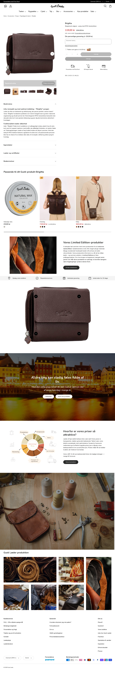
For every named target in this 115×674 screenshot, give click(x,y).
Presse (100, 651)
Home (5, 16)
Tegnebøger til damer (25, 16)
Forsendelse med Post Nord (12, 1)
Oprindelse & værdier (104, 640)
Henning (42, 222)
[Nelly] (93, 198)
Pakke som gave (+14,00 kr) (76, 50)
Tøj (51, 11)
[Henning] (57, 198)
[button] (6, 6)
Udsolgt (96, 54)
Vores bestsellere (71, 462)
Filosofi (100, 622)
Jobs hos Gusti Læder (104, 633)
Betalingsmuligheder (10, 626)
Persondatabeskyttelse (57, 637)
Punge (17, 16)
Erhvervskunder (103, 648)
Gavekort (101, 626)
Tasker (21, 11)
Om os (52, 629)
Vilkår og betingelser (56, 633)
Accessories (68, 11)
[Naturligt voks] (21, 198)
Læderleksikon (8, 644)
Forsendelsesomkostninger (82, 33)
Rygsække (32, 11)
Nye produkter (82, 11)
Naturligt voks (8, 222)
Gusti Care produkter (64, 396)
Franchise (101, 637)
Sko (57, 11)
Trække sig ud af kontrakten (12, 633)
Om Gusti (45, 523)
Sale (92, 11)
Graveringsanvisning (71, 46)
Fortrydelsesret (54, 626)
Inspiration (101, 644)
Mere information (49, 83)
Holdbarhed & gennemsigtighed (63, 523)
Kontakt (6, 637)
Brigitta (34, 16)
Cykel (43, 11)
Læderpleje (48, 396)
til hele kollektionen (71, 267)
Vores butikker (102, 629)
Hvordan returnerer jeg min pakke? (60, 622)
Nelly (77, 222)
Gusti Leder (10, 667)
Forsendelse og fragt (10, 629)
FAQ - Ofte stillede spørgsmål (13, 622)
